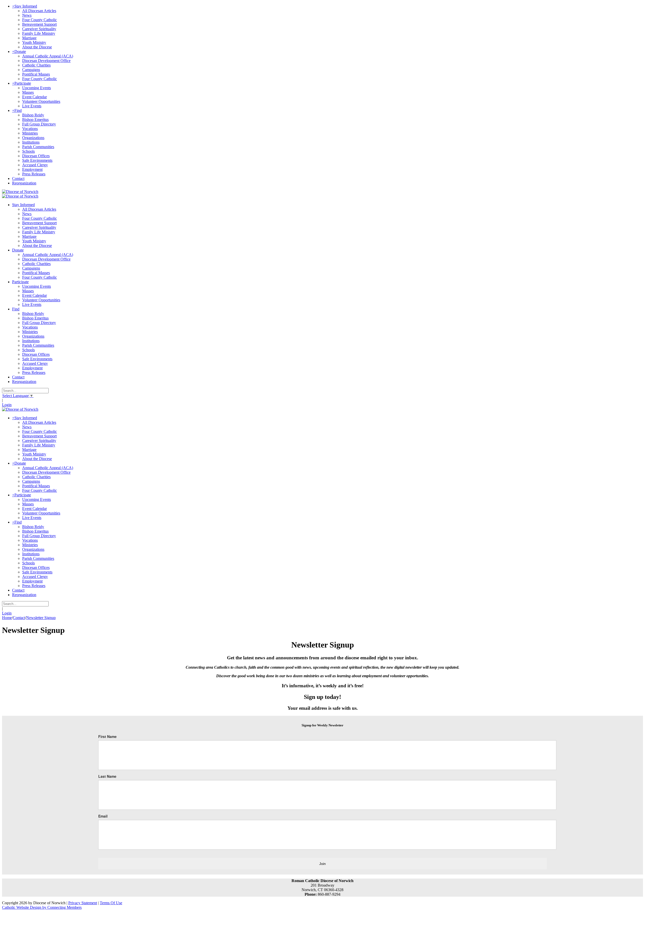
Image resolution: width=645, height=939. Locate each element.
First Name (107, 736)
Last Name (107, 776)
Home (7, 618)
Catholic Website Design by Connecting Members (42, 907)
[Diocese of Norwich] (20, 191)
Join (322, 864)
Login (7, 405)
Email (103, 816)
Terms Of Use (111, 903)
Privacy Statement (82, 903)
